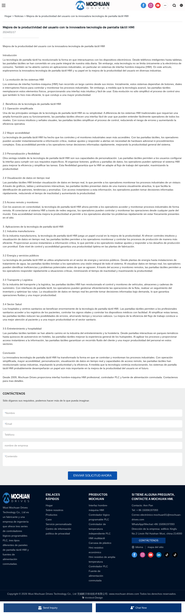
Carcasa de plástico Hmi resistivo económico (100, 547)
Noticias (18, 16)
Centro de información (58, 528)
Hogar (8, 16)
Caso (49, 519)
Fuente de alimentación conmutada (96, 576)
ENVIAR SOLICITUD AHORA (92, 475)
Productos (51, 514)
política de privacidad (58, 533)
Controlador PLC (98, 566)
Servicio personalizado (59, 524)
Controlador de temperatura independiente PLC (100, 529)
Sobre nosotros (54, 510)
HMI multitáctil (97, 538)
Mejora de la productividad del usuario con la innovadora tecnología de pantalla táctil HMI (77, 16)
